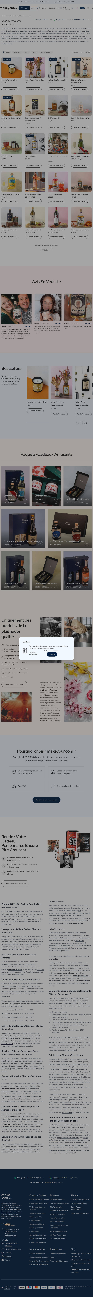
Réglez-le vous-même (51, 651)
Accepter (52, 654)
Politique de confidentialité (33, 653)
